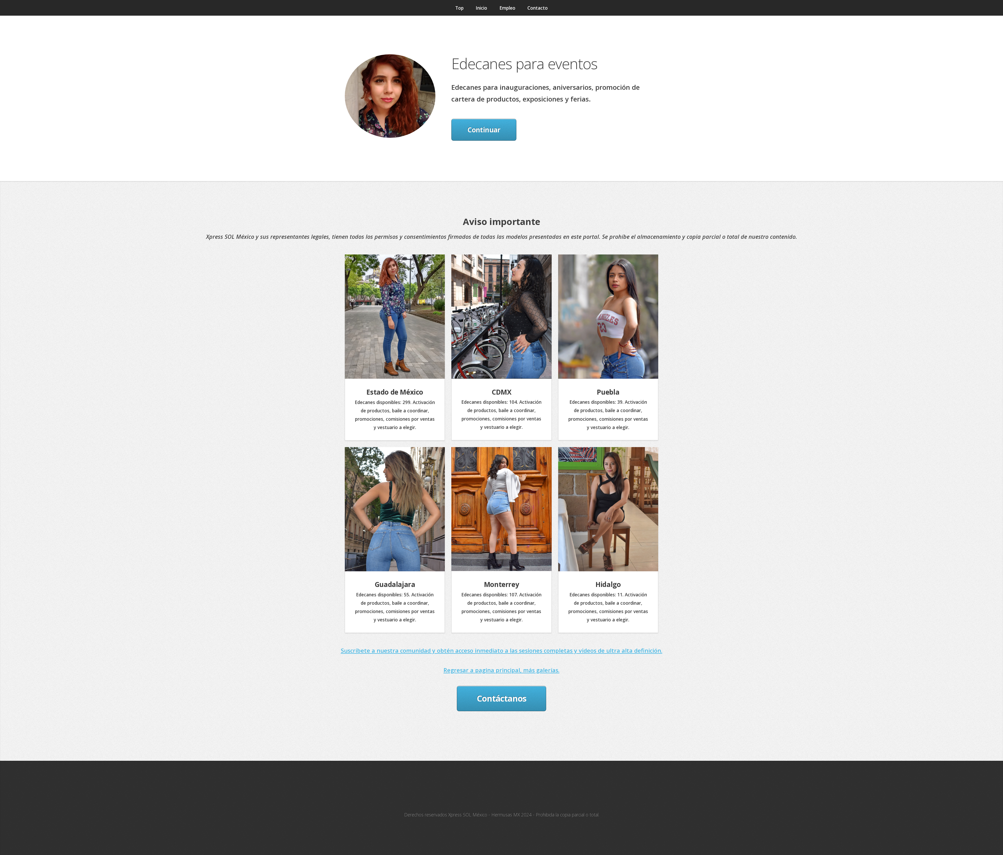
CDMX (501, 392)
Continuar (483, 129)
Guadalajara (395, 584)
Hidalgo (608, 584)
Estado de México (394, 392)
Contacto (537, 8)
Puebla (608, 392)
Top (459, 8)
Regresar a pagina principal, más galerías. (501, 670)
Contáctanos (501, 698)
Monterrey (501, 584)
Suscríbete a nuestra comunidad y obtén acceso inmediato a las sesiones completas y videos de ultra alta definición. (501, 650)
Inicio (481, 8)
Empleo (507, 8)
